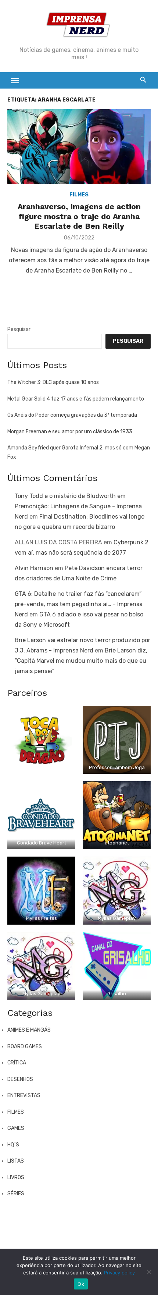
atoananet (117, 843)
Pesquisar (18, 329)
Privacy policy (119, 1273)
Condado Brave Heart (41, 843)
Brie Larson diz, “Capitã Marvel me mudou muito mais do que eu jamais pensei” (81, 661)
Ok (81, 1284)
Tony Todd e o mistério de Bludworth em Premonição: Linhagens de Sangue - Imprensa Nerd (78, 506)
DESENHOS (20, 1079)
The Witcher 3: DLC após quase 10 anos (53, 382)
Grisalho (116, 993)
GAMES (15, 1128)
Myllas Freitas (41, 918)
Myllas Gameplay (117, 918)
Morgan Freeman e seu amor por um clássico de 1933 (69, 431)
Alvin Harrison (34, 568)
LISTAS (15, 1161)
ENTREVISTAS (23, 1095)
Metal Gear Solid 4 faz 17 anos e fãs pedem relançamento (75, 399)
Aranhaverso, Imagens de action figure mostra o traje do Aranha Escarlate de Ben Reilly (79, 216)
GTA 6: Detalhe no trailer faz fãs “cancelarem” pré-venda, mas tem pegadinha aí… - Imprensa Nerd (79, 604)
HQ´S (13, 1145)
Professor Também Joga (117, 767)
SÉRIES (15, 1194)
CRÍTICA (16, 1063)
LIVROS (15, 1177)
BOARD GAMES (24, 1046)
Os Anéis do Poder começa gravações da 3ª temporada (72, 415)
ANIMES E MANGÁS (29, 1030)
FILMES (79, 195)
